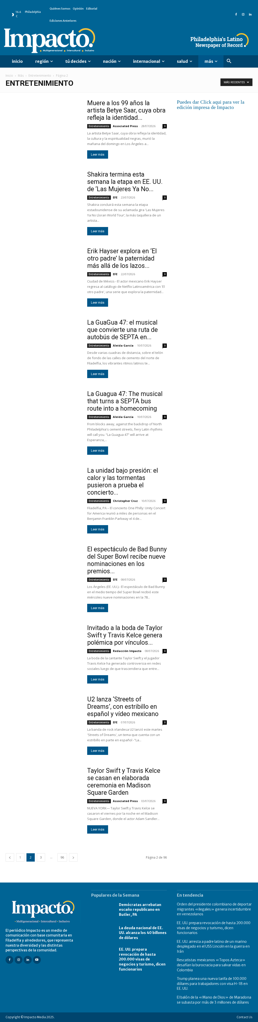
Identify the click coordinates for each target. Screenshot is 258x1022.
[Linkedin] (250, 14)
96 (62, 857)
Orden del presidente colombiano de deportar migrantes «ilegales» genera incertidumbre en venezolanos (214, 909)
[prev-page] (10, 857)
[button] (229, 61)
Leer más (97, 154)
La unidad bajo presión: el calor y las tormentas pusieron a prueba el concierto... (122, 481)
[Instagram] (243, 14)
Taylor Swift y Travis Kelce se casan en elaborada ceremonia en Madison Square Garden (123, 781)
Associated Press (125, 126)
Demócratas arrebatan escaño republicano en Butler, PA (140, 909)
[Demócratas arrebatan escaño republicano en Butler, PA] (102, 910)
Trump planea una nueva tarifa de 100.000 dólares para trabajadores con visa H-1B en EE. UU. (212, 983)
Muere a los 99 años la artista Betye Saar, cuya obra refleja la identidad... (126, 110)
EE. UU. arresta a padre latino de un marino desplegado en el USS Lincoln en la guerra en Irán (213, 946)
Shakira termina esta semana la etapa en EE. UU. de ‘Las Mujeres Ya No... (125, 182)
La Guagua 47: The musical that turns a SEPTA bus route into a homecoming (125, 401)
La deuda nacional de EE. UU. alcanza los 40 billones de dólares (143, 933)
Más (21, 75)
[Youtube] (37, 960)
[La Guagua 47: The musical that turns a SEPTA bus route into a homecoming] (43, 417)
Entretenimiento (39, 75)
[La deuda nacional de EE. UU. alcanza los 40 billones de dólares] (102, 933)
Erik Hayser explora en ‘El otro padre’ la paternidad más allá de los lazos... (122, 258)
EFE (115, 197)
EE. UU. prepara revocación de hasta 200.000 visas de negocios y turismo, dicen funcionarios (142, 959)
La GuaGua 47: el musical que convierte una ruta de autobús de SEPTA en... (122, 330)
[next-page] (73, 857)
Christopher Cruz (125, 501)
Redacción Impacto (127, 651)
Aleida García (123, 345)
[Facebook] (236, 14)
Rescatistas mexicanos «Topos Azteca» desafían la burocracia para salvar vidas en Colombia (211, 965)
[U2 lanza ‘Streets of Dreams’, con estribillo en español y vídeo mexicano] (43, 723)
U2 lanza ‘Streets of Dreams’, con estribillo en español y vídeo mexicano (122, 707)
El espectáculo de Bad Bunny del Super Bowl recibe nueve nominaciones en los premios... (127, 560)
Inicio (9, 75)
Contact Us (244, 1017)
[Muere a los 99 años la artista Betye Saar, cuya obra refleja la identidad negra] (43, 126)
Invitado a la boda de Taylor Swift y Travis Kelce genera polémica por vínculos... (125, 635)
